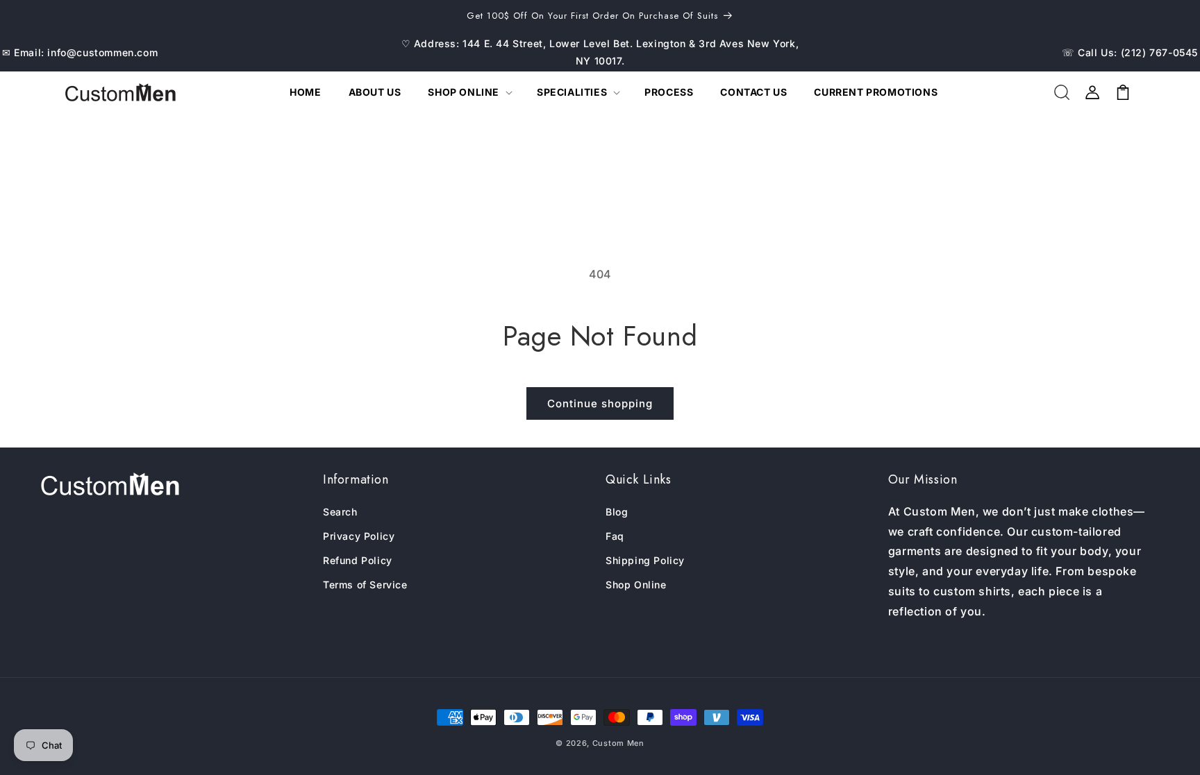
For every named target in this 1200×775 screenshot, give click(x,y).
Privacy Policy (358, 536)
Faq (615, 536)
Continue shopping (600, 403)
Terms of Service (365, 584)
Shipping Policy (645, 560)
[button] (468, 92)
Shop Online (636, 584)
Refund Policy (357, 560)
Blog (617, 512)
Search (340, 512)
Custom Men (618, 743)
